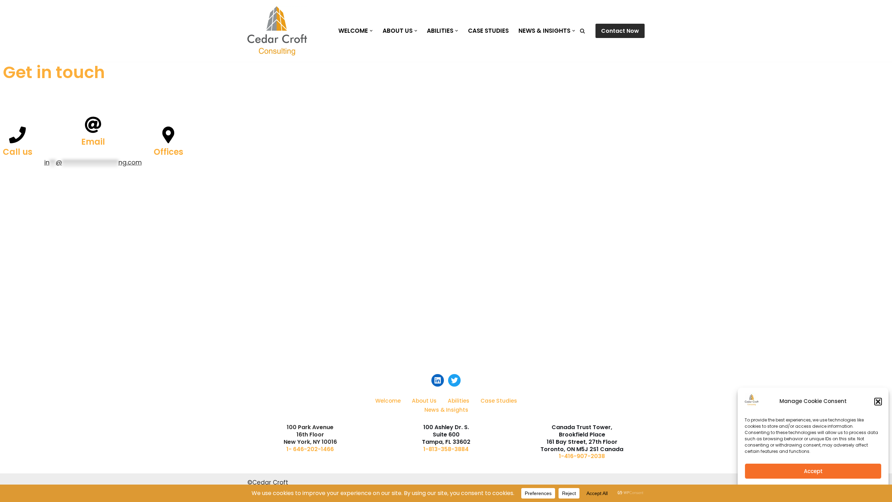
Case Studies (488, 30)
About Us (424, 400)
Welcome (388, 400)
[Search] (582, 30)
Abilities (458, 400)
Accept (813, 471)
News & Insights (446, 409)
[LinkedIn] (437, 380)
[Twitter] (454, 380)
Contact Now (620, 31)
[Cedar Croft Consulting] (277, 30)
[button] (878, 401)
